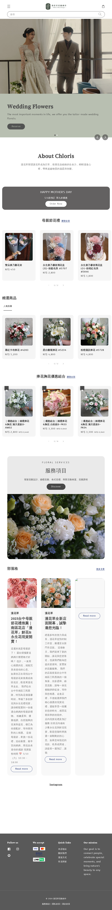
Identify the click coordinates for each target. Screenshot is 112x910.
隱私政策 (56, 904)
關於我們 (62, 853)
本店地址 (62, 849)
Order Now (56, 203)
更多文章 (100, 569)
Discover (56, 486)
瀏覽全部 (65, 221)
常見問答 (62, 861)
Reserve (16, 125)
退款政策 (66, 904)
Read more (21, 768)
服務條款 (46, 904)
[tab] (55, 135)
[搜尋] (100, 14)
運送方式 (62, 857)
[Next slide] (105, 137)
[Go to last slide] (97, 137)
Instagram (56, 784)
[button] (9, 6)
